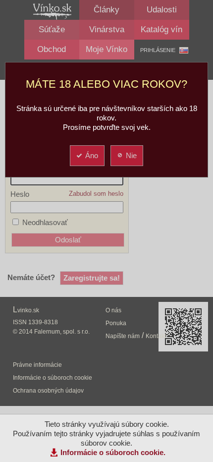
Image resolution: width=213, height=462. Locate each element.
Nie (131, 155)
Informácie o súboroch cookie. (112, 452)
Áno (91, 155)
